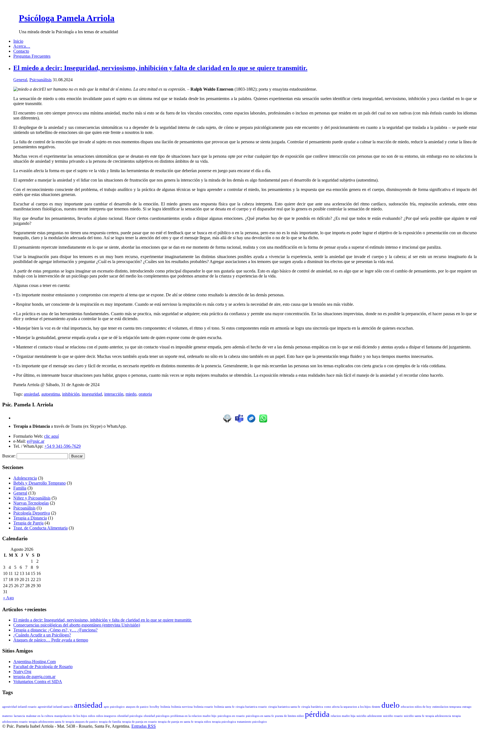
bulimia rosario (203, 706)
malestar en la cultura (39, 715)
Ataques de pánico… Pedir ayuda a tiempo (50, 640)
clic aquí (51, 436)
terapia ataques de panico (82, 721)
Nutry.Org (22, 671)
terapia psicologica (224, 721)
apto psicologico (114, 706)
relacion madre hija (343, 715)
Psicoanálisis (40, 79)
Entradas (143, 726)
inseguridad (92, 394)
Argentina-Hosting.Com (34, 661)
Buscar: (9, 456)
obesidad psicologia (129, 715)
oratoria (145, 394)
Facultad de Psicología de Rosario (43, 666)
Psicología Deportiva (31, 513)
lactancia (19, 715)
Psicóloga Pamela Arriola (66, 18)
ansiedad (31, 394)
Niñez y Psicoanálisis (31, 498)
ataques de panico (137, 706)
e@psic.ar (35, 441)
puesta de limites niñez (289, 715)
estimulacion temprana (446, 706)
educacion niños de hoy (416, 706)
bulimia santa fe (224, 706)
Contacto (21, 51)
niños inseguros (106, 715)
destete (376, 706)
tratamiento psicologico (252, 721)
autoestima (50, 394)
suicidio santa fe (414, 715)
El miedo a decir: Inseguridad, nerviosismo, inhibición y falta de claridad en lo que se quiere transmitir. (160, 68)
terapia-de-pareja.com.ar (34, 676)
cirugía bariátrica (312, 706)
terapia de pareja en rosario (139, 721)
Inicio (18, 41)
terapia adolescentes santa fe (47, 721)
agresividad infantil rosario (19, 706)
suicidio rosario (393, 715)
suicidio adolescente (369, 715)
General (20, 79)
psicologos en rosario (231, 715)
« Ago (8, 597)
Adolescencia (25, 478)
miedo (131, 394)
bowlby (154, 706)
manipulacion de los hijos (70, 715)
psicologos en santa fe (260, 715)
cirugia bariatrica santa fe (284, 706)
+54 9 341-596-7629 (62, 446)
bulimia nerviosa (182, 706)
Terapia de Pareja (28, 523)
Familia (19, 488)
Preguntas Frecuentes (31, 56)
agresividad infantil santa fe (55, 706)
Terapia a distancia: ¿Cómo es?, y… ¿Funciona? (55, 630)
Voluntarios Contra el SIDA (37, 681)
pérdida (317, 714)
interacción (113, 394)
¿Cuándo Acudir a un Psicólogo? (42, 635)
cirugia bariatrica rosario (251, 706)
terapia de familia (110, 721)
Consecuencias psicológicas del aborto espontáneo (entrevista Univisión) (76, 625)
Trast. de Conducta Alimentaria (40, 528)
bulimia (165, 706)
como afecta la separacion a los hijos (347, 706)
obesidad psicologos (156, 715)
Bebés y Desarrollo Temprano (39, 483)
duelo (390, 705)
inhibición (71, 394)
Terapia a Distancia (30, 518)
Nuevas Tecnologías (31, 503)
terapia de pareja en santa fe (175, 721)
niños (91, 715)
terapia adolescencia (438, 715)
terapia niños (203, 721)
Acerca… (21, 46)
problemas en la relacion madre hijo (193, 715)
